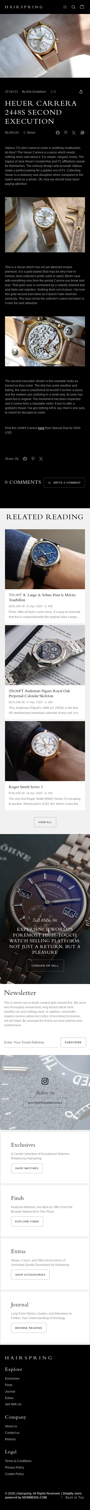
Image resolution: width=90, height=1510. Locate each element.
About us (11, 1426)
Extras (9, 1398)
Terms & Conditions (18, 1461)
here (41, 428)
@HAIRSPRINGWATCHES (45, 1102)
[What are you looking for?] (73, 7)
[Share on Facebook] (58, 133)
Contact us (12, 1433)
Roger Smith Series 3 (26, 787)
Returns (10, 1439)
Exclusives (12, 1378)
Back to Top (75, 1497)
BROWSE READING (28, 1328)
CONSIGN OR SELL (45, 965)
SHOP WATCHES (26, 1168)
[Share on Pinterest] (66, 133)
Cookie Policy (14, 1474)
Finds (8, 1385)
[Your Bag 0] (82, 7)
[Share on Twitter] (74, 133)
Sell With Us (13, 1404)
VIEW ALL (45, 822)
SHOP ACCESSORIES (30, 1274)
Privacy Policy (14, 1467)
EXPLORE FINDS (27, 1221)
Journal (10, 1391)
